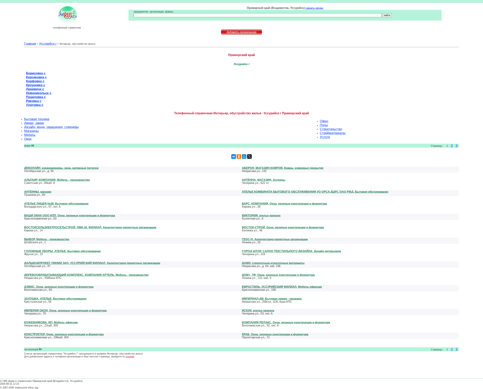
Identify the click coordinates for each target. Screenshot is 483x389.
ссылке (130, 356)
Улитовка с (34, 105)
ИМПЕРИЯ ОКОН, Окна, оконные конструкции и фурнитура (65, 310)
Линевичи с (35, 89)
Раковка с (33, 101)
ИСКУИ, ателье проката (258, 310)
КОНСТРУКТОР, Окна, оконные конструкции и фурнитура (64, 334)
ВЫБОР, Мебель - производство (46, 239)
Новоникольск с (38, 93)
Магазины (31, 131)
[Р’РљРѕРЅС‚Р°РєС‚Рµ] (233, 156)
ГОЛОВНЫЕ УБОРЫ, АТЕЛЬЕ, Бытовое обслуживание (62, 251)
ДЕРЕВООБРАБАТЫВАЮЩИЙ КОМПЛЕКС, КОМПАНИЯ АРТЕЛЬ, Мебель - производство (86, 274)
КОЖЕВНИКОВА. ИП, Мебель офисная (51, 322)
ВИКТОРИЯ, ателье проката (261, 215)
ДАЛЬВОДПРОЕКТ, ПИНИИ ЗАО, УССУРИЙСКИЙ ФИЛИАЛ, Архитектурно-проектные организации (92, 263)
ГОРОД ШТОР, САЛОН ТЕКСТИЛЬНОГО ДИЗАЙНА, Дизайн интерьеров (291, 251)
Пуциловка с (36, 97)
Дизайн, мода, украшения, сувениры (51, 127)
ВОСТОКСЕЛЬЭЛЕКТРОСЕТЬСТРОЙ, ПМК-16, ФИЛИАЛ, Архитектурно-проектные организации (90, 227)
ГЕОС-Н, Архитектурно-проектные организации (275, 239)
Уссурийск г (48, 43)
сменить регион (314, 8)
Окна (27, 139)
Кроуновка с (35, 85)
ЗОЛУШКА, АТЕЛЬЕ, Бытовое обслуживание (55, 298)
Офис (324, 121)
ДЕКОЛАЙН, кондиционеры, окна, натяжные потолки (61, 168)
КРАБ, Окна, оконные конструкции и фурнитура (275, 334)
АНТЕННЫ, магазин (37, 191)
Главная (30, 43)
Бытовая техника (36, 119)
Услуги (325, 137)
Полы (324, 125)
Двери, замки (34, 123)
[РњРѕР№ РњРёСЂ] (244, 156)
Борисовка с (35, 73)
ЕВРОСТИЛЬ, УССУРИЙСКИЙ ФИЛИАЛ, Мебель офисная (282, 286)
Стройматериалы (332, 133)
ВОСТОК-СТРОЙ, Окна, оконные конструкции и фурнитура (283, 227)
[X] (249, 156)
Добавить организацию (241, 32)
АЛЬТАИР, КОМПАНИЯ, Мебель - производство (57, 179)
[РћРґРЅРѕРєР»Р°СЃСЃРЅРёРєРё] (239, 156)
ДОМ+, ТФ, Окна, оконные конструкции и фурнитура (278, 274)
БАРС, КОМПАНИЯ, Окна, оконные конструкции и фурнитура (284, 203)
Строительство (331, 129)
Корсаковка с (36, 77)
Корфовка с (35, 81)
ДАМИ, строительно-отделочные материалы (273, 263)
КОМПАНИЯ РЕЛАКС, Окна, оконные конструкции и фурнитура (286, 322)
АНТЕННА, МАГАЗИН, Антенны (263, 179)
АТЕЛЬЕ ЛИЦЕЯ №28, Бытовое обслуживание (56, 203)
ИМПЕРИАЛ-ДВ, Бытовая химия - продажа (271, 298)
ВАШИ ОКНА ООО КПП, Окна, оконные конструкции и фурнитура (69, 215)
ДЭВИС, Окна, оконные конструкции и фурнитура (58, 286)
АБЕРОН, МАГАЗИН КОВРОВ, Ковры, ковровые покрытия (282, 168)
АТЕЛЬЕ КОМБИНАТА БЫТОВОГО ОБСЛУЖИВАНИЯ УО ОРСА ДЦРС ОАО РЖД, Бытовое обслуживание (315, 191)
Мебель (29, 135)
